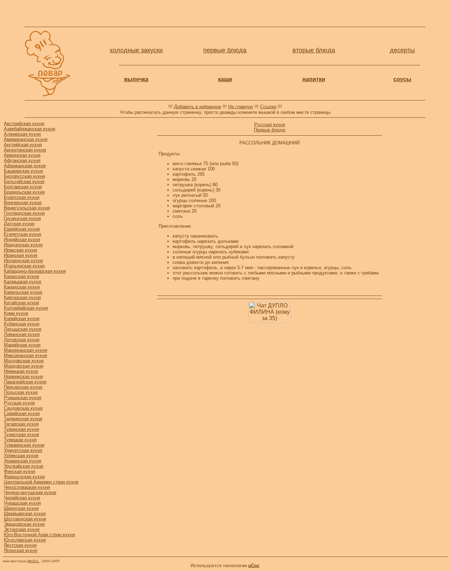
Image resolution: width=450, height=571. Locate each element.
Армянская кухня (22, 155)
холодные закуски (136, 50)
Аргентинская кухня (25, 150)
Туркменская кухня (24, 445)
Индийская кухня (22, 239)
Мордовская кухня (23, 366)
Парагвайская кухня (25, 381)
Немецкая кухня (21, 371)
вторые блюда (313, 50)
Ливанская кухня (22, 334)
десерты (402, 50)
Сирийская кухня (22, 413)
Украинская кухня (22, 460)
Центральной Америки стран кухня (41, 482)
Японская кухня (20, 550)
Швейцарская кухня (25, 513)
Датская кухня (19, 223)
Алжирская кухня (22, 134)
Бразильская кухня (24, 192)
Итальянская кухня (24, 265)
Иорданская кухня (23, 244)
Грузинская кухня (22, 218)
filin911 (33, 561)
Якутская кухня (20, 545)
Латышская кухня (22, 329)
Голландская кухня (24, 213)
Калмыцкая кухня (22, 281)
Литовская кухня (21, 339)
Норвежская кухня (23, 376)
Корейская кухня (21, 318)
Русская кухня (19, 402)
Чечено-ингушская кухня (30, 492)
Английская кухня (23, 144)
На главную (240, 106)
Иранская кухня (20, 255)
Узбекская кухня (21, 455)
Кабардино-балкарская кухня (35, 271)
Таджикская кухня (23, 418)
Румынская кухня (22, 397)
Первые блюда (269, 129)
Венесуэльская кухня (27, 207)
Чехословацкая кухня (27, 487)
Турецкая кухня (20, 439)
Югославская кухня (25, 540)
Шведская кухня (21, 508)
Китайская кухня (21, 302)
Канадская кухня (22, 287)
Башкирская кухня (23, 171)
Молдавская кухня (24, 360)
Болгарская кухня (23, 186)
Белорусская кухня (24, 176)
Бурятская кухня (21, 197)
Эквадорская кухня (24, 524)
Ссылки (268, 106)
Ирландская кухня (23, 260)
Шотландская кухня (25, 518)
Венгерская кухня (22, 202)
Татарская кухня (21, 424)
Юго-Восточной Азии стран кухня (39, 534)
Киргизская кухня (22, 297)
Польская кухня (21, 392)
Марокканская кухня (25, 350)
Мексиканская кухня (25, 355)
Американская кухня (25, 139)
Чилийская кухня (22, 497)
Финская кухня (19, 471)
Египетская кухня (22, 234)
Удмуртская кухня (23, 450)
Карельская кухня (23, 292)
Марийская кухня (22, 345)
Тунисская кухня (21, 434)
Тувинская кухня (21, 429)
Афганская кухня (22, 160)
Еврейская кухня (22, 229)
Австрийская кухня (24, 123)
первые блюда (224, 50)
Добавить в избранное (197, 106)
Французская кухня (24, 476)
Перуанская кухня (23, 387)
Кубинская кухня (21, 323)
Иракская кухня (20, 250)
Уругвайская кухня (23, 466)
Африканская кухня (25, 165)
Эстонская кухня (21, 529)
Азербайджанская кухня (29, 128)
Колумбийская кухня (26, 308)
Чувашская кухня (22, 503)
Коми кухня (16, 313)
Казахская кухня (21, 276)
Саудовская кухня (23, 408)
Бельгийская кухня (24, 181)
